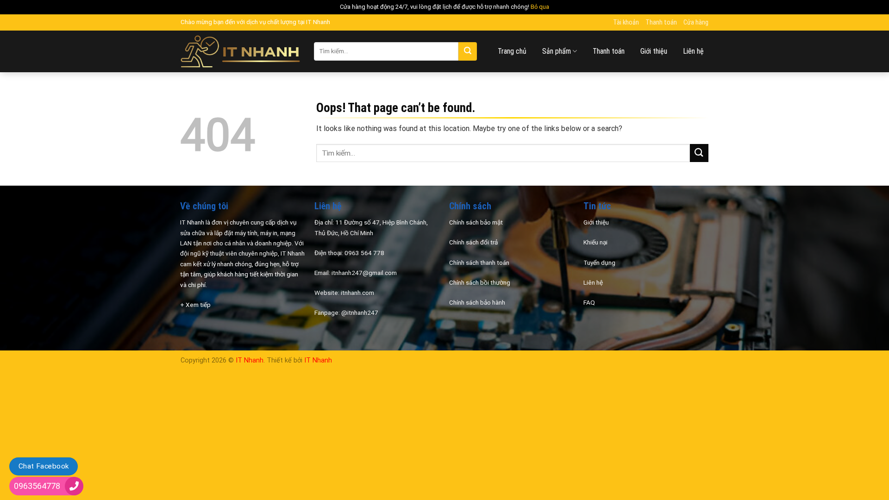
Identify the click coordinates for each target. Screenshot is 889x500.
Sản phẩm (556, 51)
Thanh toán (661, 22)
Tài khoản (626, 22)
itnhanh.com (357, 292)
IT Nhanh (249, 360)
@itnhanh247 (359, 312)
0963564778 (37, 486)
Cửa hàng (695, 22)
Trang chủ (512, 51)
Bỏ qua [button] (540, 6)
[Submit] (467, 51)
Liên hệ (693, 51)
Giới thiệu (653, 51)
